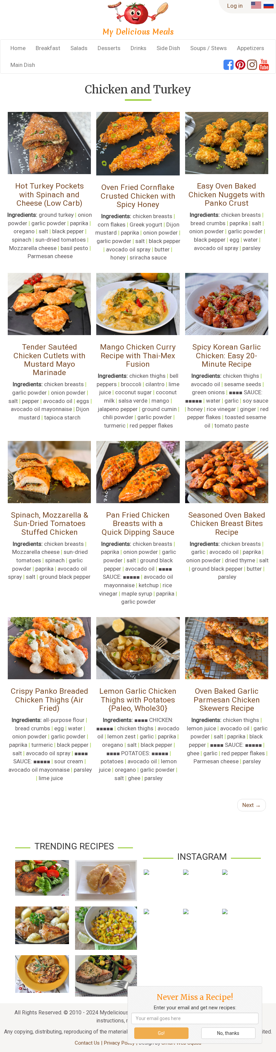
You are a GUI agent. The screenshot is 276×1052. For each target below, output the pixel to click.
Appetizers (250, 48)
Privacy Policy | (121, 1043)
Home (18, 48)
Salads (79, 48)
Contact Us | (89, 1043)
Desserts (109, 48)
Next (251, 805)
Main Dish (22, 65)
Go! (161, 1033)
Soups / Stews (208, 48)
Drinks (138, 48)
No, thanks (228, 1033)
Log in (235, 5)
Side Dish (168, 48)
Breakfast (48, 48)
